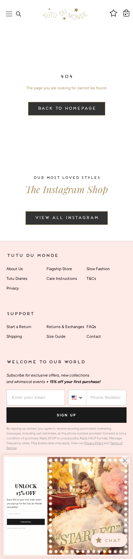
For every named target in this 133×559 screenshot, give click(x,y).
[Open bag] (126, 12)
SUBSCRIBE (26, 522)
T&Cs (91, 278)
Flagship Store (59, 269)
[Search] (18, 14)
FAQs (91, 326)
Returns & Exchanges (65, 326)
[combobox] (77, 397)
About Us (14, 269)
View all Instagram (66, 218)
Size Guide (56, 336)
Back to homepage (66, 109)
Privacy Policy (93, 443)
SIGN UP (66, 415)
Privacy (12, 288)
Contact (94, 336)
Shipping (14, 336)
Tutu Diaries (16, 278)
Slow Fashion (98, 269)
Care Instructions (61, 278)
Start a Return (18, 326)
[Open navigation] (9, 14)
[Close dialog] (124, 460)
